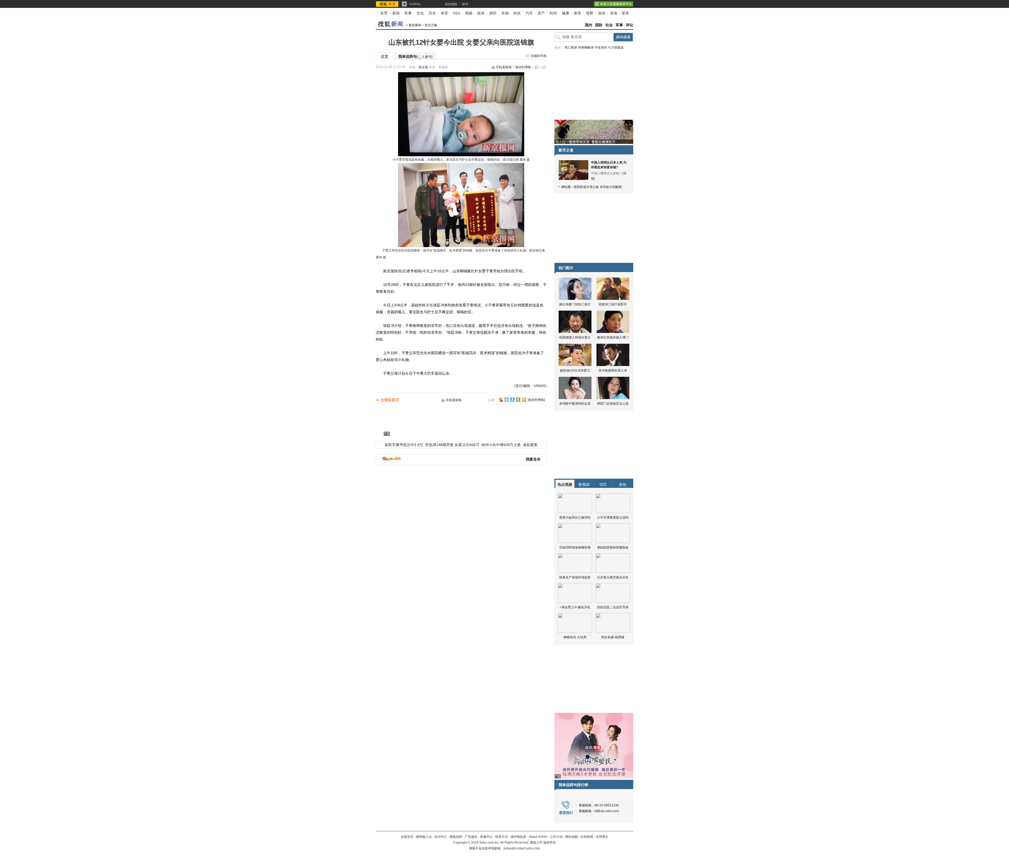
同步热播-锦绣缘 (612, 637)
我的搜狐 (451, 4)
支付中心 (440, 837)
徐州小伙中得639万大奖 (501, 445)
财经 (493, 13)
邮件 (465, 4)
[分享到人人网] (512, 400)
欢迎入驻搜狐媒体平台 (616, 4)
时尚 (553, 13)
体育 (444, 13)
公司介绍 (556, 837)
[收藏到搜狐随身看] (518, 400)
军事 (408, 13)
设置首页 (407, 837)
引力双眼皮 (616, 47)
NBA (456, 13)
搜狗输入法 (424, 837)
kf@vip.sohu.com (607, 811)
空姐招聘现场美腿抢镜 (575, 547)
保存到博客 (523, 67)
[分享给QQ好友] (506, 400)
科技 (517, 13)
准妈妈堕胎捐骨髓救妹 (613, 547)
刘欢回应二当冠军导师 (613, 607)
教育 (577, 13)
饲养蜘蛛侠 (586, 47)
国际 (599, 25)
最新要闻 (415, 25)
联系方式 (501, 837)
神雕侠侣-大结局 (574, 637)
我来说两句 (415, 56)
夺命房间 (601, 47)
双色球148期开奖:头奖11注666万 (452, 445)
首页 (384, 13)
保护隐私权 (518, 837)
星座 (625, 13)
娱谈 (481, 13)
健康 (565, 13)
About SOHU (538, 837)
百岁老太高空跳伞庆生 (613, 577)
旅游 (601, 13)
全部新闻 (586, 837)
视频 (468, 13)
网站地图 (571, 837)
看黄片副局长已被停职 (575, 517)
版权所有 (549, 842)
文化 (420, 13)
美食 (613, 13)
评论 (629, 25)
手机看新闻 (504, 67)
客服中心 (486, 837)
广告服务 (471, 837)
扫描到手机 (539, 56)
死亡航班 (571, 47)
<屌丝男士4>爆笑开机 (575, 607)
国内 (588, 25)
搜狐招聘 (456, 837)
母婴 (589, 13)
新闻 (396, 13)
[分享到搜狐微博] (501, 400)
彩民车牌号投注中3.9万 (404, 445)
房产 (541, 13)
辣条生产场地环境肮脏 (575, 577)
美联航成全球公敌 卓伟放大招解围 (598, 187)
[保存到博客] (536, 400)
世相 (505, 13)
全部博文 (602, 837)
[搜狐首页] (387, 4)
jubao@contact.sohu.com (522, 848)
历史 (432, 13)
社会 (609, 25)
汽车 (529, 13)
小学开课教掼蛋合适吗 (613, 517)
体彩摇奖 (530, 445)
